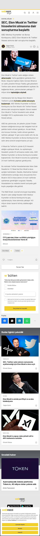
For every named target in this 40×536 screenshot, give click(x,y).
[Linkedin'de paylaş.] (20, 321)
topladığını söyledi (18, 92)
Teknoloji (6, 359)
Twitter (17, 250)
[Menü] (38, 13)
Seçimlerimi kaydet (20, 308)
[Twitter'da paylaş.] (12, 321)
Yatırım (5, 396)
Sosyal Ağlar (6, 19)
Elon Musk (6, 250)
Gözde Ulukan (7, 368)
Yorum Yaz (20, 267)
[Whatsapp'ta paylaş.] (27, 321)
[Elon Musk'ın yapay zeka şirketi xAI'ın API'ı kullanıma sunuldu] (20, 420)
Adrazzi (5, 244)
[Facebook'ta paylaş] (5, 321)
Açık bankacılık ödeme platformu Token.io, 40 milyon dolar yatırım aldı (19, 483)
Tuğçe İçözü (7, 405)
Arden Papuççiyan (9, 488)
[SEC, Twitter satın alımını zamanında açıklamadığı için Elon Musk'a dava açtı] (20, 346)
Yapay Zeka (6, 433)
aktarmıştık (6, 78)
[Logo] (6, 12)
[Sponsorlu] (20, 221)
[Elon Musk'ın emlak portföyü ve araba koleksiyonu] (20, 383)
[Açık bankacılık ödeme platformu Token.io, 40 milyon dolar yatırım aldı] (20, 468)
